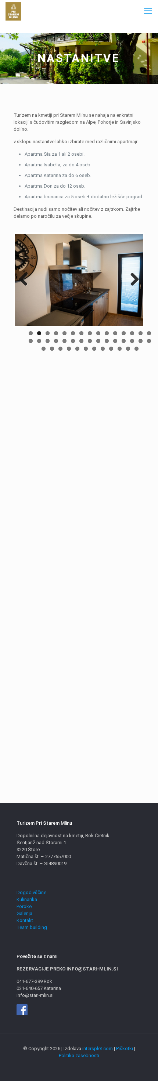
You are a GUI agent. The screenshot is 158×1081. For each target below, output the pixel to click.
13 (132, 333)
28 (132, 341)
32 (52, 349)
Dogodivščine (31, 892)
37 (94, 349)
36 (86, 349)
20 (64, 341)
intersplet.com (97, 1048)
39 (111, 349)
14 (141, 333)
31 (44, 349)
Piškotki (124, 1048)
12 (124, 333)
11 (115, 333)
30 (149, 341)
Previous (26, 279)
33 (60, 349)
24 (98, 341)
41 (128, 349)
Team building (32, 927)
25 (107, 341)
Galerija (24, 913)
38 (103, 349)
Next (132, 279)
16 (31, 341)
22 (81, 341)
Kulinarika (27, 899)
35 (77, 349)
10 (107, 333)
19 (56, 341)
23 (90, 341)
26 (115, 341)
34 (69, 349)
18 (48, 341)
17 (39, 341)
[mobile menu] (148, 11)
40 (120, 349)
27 (124, 341)
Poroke (24, 906)
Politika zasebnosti (79, 1055)
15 (149, 333)
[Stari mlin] (13, 11)
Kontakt (25, 920)
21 (73, 341)
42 (136, 349)
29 (141, 341)
